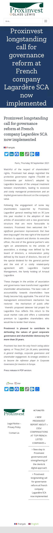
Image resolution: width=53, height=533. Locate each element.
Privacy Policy (14, 427)
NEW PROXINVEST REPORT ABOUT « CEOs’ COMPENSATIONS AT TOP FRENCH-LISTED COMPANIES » (39, 430)
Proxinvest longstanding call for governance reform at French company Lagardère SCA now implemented (39, 485)
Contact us (14, 433)
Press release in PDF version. (18, 370)
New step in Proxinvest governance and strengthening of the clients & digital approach (39, 458)
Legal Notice (13, 423)
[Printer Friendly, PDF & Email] (13, 383)
